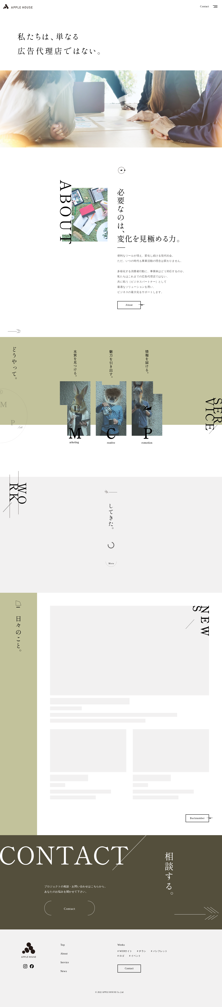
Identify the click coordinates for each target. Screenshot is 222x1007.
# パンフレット (159, 951)
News (63, 971)
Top (62, 944)
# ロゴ (121, 956)
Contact (204, 6)
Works (121, 944)
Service (64, 962)
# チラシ (141, 951)
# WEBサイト (125, 951)
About (64, 953)
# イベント (135, 956)
